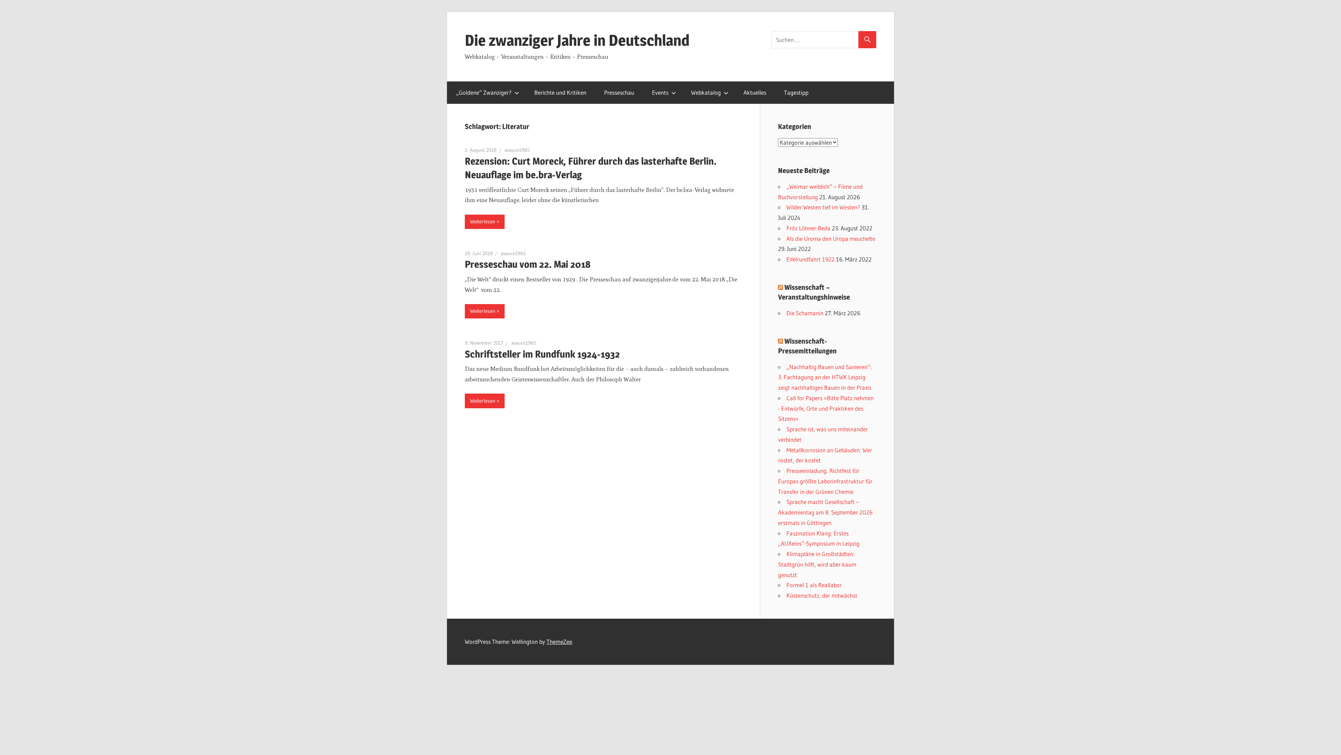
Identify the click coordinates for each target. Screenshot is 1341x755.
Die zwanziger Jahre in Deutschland (577, 40)
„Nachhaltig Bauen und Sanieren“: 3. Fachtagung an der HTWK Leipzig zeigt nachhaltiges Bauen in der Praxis (825, 377)
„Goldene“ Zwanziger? (484, 92)
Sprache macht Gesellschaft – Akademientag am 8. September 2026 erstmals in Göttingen (825, 512)
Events (660, 92)
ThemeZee (559, 641)
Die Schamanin (804, 313)
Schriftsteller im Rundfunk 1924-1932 (542, 354)
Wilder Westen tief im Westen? (823, 207)
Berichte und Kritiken (560, 92)
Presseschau (619, 92)
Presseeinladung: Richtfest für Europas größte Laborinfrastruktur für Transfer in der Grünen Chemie (825, 481)
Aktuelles (754, 92)
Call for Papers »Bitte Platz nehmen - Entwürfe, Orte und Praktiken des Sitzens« (826, 408)
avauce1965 (517, 150)
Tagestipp (796, 92)
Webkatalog (706, 92)
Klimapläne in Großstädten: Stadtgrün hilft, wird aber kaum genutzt (817, 564)
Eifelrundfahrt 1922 (810, 259)
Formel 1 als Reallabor (814, 585)
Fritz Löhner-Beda (808, 228)
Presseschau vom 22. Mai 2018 (528, 264)
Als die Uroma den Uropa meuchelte (830, 238)
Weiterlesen (482, 221)
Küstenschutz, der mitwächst (821, 595)
